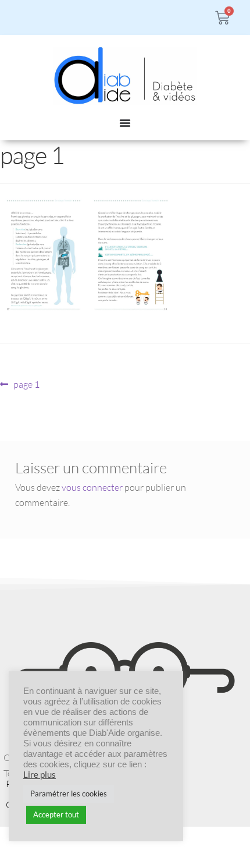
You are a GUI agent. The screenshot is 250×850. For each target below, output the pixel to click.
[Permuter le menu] (125, 123)
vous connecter (92, 487)
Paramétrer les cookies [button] (68, 793)
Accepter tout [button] (56, 814)
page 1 (26, 383)
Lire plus (39, 775)
